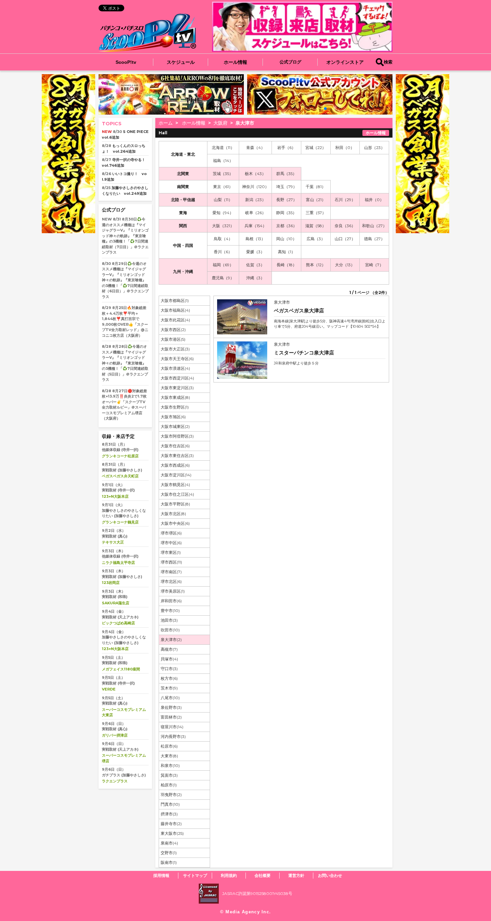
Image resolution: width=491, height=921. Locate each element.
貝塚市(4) (169, 658)
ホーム (166, 123)
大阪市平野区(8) (175, 503)
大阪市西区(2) (173, 329)
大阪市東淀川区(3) (177, 387)
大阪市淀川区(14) (176, 474)
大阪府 (220, 123)
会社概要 (263, 875)
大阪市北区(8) (173, 513)
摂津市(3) (169, 813)
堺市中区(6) (171, 542)
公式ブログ (290, 61)
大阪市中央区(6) (175, 523)
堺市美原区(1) (173, 591)
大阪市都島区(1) (175, 300)
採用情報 (161, 875)
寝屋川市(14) (172, 726)
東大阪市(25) (172, 833)
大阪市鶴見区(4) (175, 484)
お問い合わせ (330, 875)
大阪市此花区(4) (175, 319)
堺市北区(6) (171, 581)
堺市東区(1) (171, 552)
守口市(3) (169, 668)
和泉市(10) (170, 765)
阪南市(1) (169, 862)
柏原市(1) (169, 784)
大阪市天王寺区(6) (177, 358)
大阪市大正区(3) (175, 348)
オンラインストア (345, 62)
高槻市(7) (169, 649)
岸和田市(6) (171, 600)
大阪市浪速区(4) (175, 368)
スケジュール (181, 62)
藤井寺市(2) (171, 823)
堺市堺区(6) (171, 532)
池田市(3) (169, 620)
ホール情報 (235, 62)
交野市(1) (169, 852)
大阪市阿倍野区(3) (177, 436)
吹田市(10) (170, 629)
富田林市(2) (171, 717)
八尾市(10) (170, 697)
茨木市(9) (169, 687)
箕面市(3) (169, 775)
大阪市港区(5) (173, 339)
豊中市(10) (170, 610)
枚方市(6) (169, 678)
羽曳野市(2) (171, 794)
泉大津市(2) (171, 639)
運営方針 (296, 875)
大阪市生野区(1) (175, 407)
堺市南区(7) (171, 571)
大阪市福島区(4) (175, 310)
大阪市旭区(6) (173, 416)
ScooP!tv (126, 62)
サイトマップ (195, 875)
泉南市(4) (169, 843)
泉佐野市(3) (171, 707)
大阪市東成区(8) (175, 397)
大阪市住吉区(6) (175, 445)
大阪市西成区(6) (175, 465)
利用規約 (229, 875)
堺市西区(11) (171, 562)
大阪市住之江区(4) (177, 494)
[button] (314, 108)
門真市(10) (170, 804)
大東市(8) (169, 755)
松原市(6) (169, 746)
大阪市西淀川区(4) (177, 377)
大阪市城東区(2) (175, 426)
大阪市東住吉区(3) (177, 455)
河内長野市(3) (173, 736)
